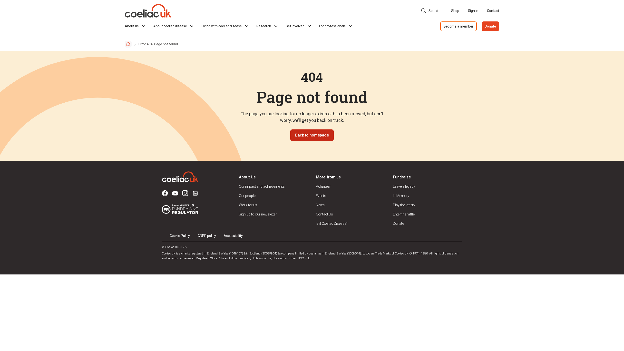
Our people (247, 196)
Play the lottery (404, 205)
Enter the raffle (404, 214)
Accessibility (233, 236)
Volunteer (323, 186)
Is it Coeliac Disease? (332, 223)
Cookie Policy (180, 236)
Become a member (458, 26)
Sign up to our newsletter (258, 214)
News (320, 205)
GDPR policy (207, 236)
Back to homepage (312, 135)
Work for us (248, 205)
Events (321, 196)
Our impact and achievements (262, 186)
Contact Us (324, 214)
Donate (490, 26)
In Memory (401, 196)
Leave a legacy (404, 186)
